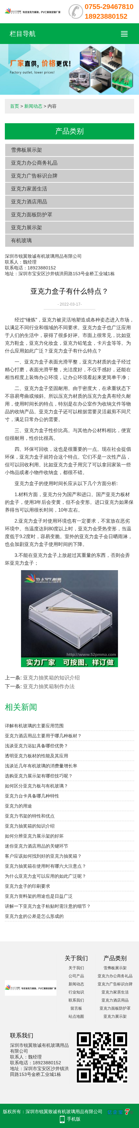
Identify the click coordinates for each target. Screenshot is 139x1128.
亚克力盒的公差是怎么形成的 (34, 916)
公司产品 (76, 976)
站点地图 (76, 1016)
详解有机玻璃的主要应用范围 (34, 725)
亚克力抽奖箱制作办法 (49, 686)
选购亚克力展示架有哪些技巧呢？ (39, 775)
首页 (14, 106)
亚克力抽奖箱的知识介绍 (51, 677)
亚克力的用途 (18, 805)
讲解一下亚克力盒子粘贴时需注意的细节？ (48, 906)
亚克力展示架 (26, 227)
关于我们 (76, 968)
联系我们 (76, 1000)
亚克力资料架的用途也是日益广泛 (39, 896)
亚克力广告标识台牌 (34, 176)
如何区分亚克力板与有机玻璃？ (36, 785)
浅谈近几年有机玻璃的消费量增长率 (41, 765)
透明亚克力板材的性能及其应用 (36, 755)
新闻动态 (33, 106)
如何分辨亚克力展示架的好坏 (34, 836)
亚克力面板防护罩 (31, 214)
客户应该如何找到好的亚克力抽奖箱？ (43, 856)
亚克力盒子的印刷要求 (27, 886)
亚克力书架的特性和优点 (30, 816)
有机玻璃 (21, 240)
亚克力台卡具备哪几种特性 (32, 795)
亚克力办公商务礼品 (34, 163)
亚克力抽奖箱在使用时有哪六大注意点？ (45, 866)
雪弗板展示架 (26, 150)
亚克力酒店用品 (29, 201)
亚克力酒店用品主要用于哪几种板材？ (43, 735)
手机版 (73, 1119)
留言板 (76, 1008)
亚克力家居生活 (29, 188)
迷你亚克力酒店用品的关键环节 (36, 846)
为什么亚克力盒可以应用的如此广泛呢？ (45, 876)
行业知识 (76, 992)
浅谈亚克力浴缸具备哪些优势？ (36, 745)
